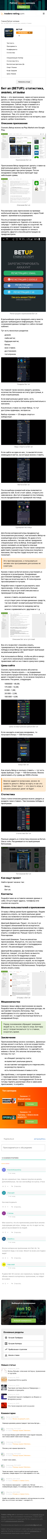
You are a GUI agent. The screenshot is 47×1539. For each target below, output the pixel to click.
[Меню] (44, 13)
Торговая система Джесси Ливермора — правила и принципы (24, 1389)
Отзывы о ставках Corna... (21, 1480)
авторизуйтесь (40, 1139)
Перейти (22, 1536)
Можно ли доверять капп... (21, 1419)
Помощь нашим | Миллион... (22, 1430)
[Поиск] (38, 13)
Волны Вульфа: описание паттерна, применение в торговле (26, 1372)
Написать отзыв (24, 82)
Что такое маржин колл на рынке (21, 1406)
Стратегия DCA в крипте (17, 1380)
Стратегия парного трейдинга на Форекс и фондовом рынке (24, 1398)
